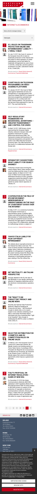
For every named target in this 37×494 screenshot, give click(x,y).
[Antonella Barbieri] (4, 50)
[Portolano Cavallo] (17, 4)
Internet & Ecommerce (25, 107)
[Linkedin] (21, 416)
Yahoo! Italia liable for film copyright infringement (19, 239)
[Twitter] (30, 416)
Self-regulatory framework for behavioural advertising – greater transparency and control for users (20, 121)
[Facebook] (24, 416)
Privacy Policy (21, 476)
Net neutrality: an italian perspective (20, 273)
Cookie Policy (12, 476)
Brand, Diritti (22, 71)
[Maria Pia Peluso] (4, 282)
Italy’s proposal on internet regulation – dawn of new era (18, 375)
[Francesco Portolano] (4, 383)
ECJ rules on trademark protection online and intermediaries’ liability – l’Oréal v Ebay (20, 48)
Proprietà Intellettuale (22, 73)
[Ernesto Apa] (4, 122)
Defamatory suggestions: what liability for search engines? (20, 162)
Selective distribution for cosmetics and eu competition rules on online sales (21, 336)
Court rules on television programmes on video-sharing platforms (20, 84)
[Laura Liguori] (4, 170)
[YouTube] (27, 416)
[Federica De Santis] (4, 54)
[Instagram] (33, 416)
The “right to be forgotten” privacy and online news (19, 299)
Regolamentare (12, 151)
